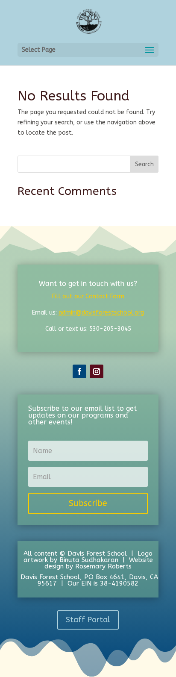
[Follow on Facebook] (79, 371)
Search (144, 164)
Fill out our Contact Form (88, 296)
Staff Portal (88, 619)
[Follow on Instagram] (96, 371)
